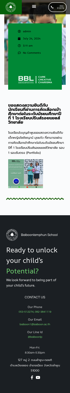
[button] (34, 6)
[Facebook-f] (32, 377)
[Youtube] (38, 377)
